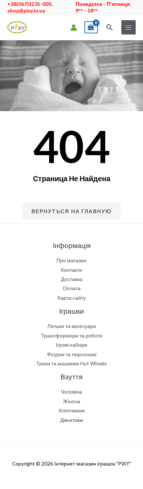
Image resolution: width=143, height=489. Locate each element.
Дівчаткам (71, 420)
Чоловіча (71, 391)
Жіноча (71, 401)
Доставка (71, 279)
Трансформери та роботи (71, 335)
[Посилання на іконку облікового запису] (73, 27)
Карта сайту (72, 298)
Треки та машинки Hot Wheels (71, 363)
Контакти (71, 270)
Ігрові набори (71, 345)
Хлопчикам (71, 410)
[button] (109, 27)
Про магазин (71, 260)
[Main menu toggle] (128, 27)
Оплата (72, 288)
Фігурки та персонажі (71, 354)
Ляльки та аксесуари (71, 326)
